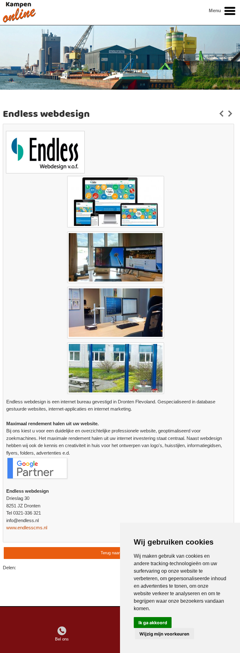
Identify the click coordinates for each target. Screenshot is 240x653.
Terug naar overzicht (119, 553)
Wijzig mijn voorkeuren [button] (164, 633)
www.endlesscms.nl (26, 527)
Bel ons (62, 639)
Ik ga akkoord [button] (152, 622)
